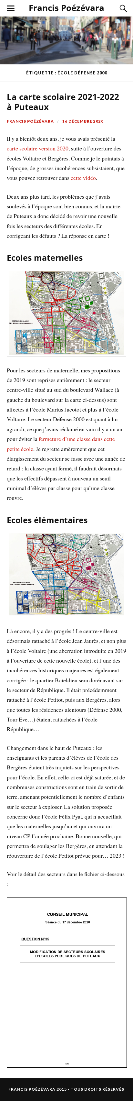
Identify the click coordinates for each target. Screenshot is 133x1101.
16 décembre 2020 (83, 121)
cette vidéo (83, 178)
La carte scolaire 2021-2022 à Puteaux (63, 102)
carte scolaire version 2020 (37, 148)
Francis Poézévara (66, 7)
